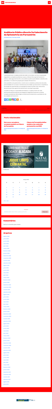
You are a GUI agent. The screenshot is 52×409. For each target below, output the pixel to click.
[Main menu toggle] (49, 2)
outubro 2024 (6, 289)
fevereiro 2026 (6, 250)
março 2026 (6, 248)
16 (6, 192)
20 (32, 192)
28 (39, 194)
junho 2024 (6, 299)
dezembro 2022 (7, 343)
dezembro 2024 (7, 284)
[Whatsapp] (10, 99)
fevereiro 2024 (6, 309)
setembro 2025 (7, 263)
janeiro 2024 (6, 311)
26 (26, 194)
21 (38, 192)
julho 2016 (5, 384)
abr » (8, 200)
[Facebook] (5, 99)
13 (32, 190)
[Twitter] (8, 99)
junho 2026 (6, 241)
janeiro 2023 (6, 340)
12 (25, 190)
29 (45, 194)
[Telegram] (15, 99)
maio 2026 (6, 243)
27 (32, 194)
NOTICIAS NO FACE (10, 2)
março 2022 (6, 364)
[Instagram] (13, 99)
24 (13, 194)
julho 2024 (6, 297)
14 (38, 190)
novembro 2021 (7, 374)
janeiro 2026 (6, 253)
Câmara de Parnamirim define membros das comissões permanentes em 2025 (36, 124)
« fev (4, 200)
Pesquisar (26, 209)
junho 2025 (6, 270)
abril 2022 (5, 362)
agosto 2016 (6, 381)
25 (19, 194)
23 (6, 194)
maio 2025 (6, 272)
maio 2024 (6, 301)
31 (13, 196)
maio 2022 (6, 360)
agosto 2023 (6, 323)
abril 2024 (5, 304)
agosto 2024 (6, 294)
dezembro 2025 (7, 255)
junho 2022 (6, 357)
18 (19, 192)
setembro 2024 (7, 292)
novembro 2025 (7, 258)
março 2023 (6, 335)
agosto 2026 (6, 236)
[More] (17, 99)
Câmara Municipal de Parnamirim (11, 128)
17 (13, 192)
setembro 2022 (7, 350)
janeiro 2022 (6, 369)
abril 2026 (5, 246)
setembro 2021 (6, 379)
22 (45, 192)
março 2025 (6, 277)
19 (25, 192)
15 (45, 190)
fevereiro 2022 (6, 367)
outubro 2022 (6, 347)
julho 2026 (6, 238)
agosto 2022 (6, 352)
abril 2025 (5, 275)
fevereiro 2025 (6, 280)
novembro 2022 (7, 345)
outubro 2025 (6, 260)
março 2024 (6, 306)
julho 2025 (6, 267)
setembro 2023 (7, 321)
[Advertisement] (26, 14)
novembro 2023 (7, 316)
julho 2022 (6, 355)
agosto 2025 (6, 265)
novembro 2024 (7, 287)
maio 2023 (6, 330)
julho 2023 (6, 326)
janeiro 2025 (6, 282)
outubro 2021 (6, 376)
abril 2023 (5, 333)
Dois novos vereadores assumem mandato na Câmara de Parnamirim (14, 124)
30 (6, 196)
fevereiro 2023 (6, 338)
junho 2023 (6, 328)
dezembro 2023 (7, 313)
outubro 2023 (6, 318)
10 (13, 190)
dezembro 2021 (7, 372)
